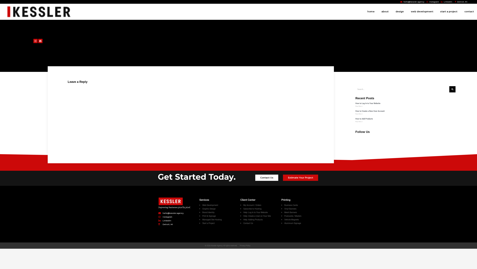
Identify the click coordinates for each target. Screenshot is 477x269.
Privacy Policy (245, 246)
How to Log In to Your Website (367, 103)
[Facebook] (40, 41)
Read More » (359, 106)
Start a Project (448, 11)
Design (400, 11)
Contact (469, 11)
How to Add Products (364, 119)
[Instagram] (35, 41)
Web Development (422, 11)
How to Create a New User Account (370, 111)
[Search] (452, 89)
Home (371, 11)
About (385, 11)
